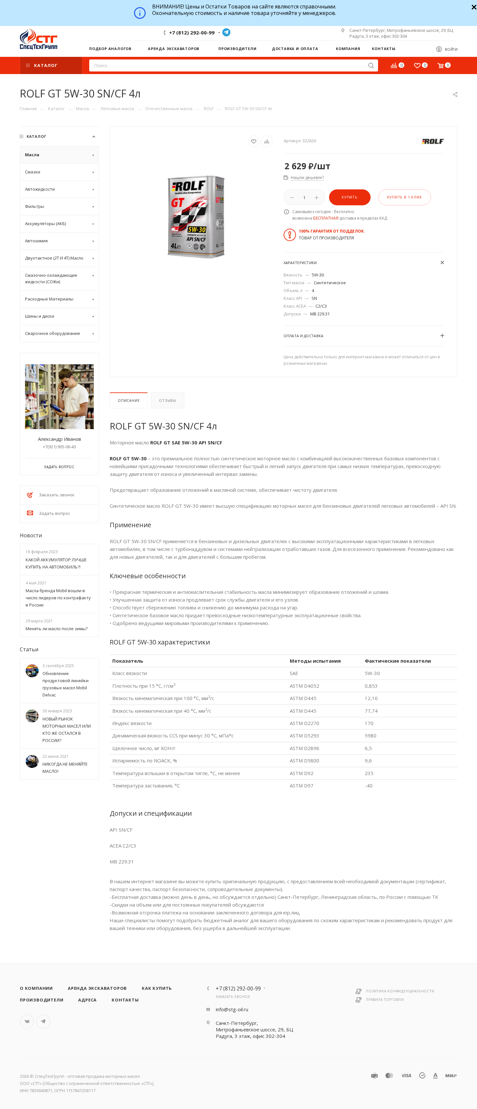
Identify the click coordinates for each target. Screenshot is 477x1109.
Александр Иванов (59, 439)
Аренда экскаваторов (97, 988)
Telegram (226, 32)
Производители (41, 1000)
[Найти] (371, 65)
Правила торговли (385, 999)
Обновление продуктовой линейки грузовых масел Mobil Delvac (66, 684)
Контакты (125, 1000)
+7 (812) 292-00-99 (191, 32)
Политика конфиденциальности (400, 991)
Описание (129, 400)
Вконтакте (27, 1021)
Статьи (29, 649)
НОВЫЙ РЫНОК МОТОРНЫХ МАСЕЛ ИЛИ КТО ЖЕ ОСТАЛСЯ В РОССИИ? (67, 729)
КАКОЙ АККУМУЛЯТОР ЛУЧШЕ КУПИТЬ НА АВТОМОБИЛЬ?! (56, 563)
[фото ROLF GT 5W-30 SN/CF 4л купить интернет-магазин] (197, 217)
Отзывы (167, 400)
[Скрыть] (473, 6)
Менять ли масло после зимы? (57, 628)
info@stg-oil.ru (232, 1009)
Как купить (157, 988)
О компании (36, 988)
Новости (31, 535)
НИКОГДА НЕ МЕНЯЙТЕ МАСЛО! (65, 767)
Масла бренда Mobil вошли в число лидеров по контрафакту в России (58, 598)
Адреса (87, 1000)
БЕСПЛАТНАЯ (325, 218)
